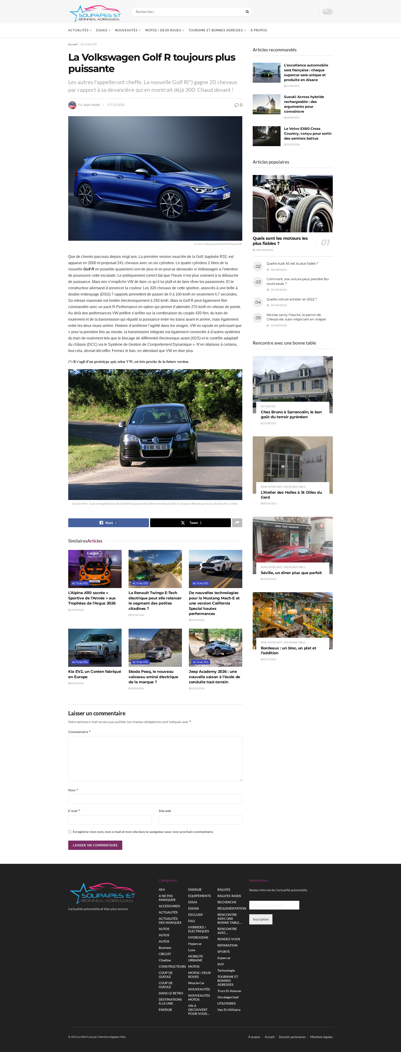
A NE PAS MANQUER (167, 898)
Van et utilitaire (228, 1010)
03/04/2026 (197, 688)
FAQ (191, 921)
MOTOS (194, 967)
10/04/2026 (77, 609)
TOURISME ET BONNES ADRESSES (216, 30)
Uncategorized (228, 997)
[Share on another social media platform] (237, 522)
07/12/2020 (116, 105)
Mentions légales (321, 1037)
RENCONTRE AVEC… (227, 931)
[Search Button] (248, 11)
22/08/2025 (269, 423)
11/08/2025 (293, 85)
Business (165, 948)
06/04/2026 (77, 683)
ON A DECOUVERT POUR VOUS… (199, 1010)
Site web (165, 811)
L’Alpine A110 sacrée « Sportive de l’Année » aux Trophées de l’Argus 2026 (92, 598)
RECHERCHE (226, 902)
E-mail (74, 811)
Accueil (72, 44)
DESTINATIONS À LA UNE (170, 1002)
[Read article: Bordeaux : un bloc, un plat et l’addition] (293, 621)
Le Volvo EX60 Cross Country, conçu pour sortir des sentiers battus (308, 133)
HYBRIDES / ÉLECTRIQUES (198, 929)
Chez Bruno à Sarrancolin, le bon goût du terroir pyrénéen (291, 414)
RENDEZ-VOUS (228, 939)
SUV (220, 964)
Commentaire (79, 732)
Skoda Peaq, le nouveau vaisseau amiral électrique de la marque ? (153, 676)
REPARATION (227, 945)
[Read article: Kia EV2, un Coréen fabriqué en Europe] (95, 648)
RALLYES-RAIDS (229, 896)
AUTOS (164, 929)
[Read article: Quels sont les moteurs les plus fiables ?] (293, 203)
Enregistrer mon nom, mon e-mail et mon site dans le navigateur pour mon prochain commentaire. (143, 832)
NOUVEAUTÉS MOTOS (199, 998)
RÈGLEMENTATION (231, 909)
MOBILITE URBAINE (195, 958)
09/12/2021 (269, 659)
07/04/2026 (197, 619)
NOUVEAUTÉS (126, 30)
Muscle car (196, 983)
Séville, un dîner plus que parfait (291, 573)
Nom (73, 790)
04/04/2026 (137, 688)
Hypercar (195, 944)
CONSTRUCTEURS (172, 967)
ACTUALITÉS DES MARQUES (170, 921)
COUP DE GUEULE (166, 975)
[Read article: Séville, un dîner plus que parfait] (293, 545)
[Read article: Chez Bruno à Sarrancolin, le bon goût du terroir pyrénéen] (293, 384)
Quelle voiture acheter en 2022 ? (292, 299)
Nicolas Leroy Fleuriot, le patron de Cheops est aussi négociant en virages (296, 317)
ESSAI (192, 902)
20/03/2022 (269, 578)
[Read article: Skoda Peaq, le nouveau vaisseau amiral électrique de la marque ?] (155, 648)
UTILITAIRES (226, 1004)
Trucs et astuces (229, 991)
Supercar (224, 958)
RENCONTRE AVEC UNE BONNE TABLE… (229, 919)
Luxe (191, 950)
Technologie (226, 971)
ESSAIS (101, 30)
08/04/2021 (293, 117)
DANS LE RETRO (171, 993)
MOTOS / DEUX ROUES (163, 30)
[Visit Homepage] (95, 11)
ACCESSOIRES (169, 906)
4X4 (162, 890)
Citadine (165, 960)
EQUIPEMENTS (199, 896)
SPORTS (223, 952)
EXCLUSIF (195, 915)
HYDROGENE (198, 938)
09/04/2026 (137, 614)
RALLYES (223, 890)
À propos (259, 30)
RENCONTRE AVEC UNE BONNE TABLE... (284, 486)
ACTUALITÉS (78, 30)
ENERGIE (165, 1010)
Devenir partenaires (292, 1037)
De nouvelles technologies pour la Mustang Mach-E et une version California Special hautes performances (214, 603)
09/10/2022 (269, 503)
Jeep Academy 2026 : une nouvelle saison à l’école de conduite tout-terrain (214, 676)
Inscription (261, 919)
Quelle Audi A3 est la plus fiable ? (292, 263)
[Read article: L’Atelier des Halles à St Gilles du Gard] (293, 465)
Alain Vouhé (92, 105)
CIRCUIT (165, 954)
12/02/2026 (293, 144)
